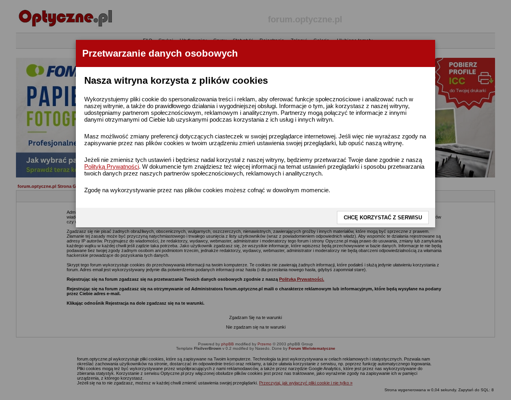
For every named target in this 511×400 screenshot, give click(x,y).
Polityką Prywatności (111, 166)
